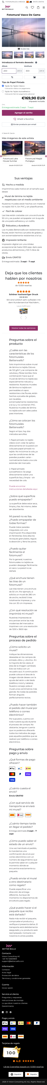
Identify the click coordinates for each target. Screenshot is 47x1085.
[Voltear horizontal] (12, 77)
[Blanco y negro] (34, 77)
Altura (4, 66)
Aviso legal (6, 972)
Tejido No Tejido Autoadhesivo (19, 92)
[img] (23, 282)
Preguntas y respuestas (12, 997)
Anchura (28, 66)
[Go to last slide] (1, 156)
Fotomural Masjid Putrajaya (33, 159)
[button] (7, 55)
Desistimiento (8, 1006)
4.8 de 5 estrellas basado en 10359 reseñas (23, 1067)
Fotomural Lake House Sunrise (10, 159)
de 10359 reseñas (23, 285)
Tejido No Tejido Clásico (17, 87)
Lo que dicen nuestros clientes (14, 1003)
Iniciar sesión (7, 988)
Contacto (6, 970)
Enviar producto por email (24, 124)
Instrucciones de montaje (12, 1000)
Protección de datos (10, 975)
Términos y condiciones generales (16, 978)
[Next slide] (46, 156)
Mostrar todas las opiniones (23, 328)
